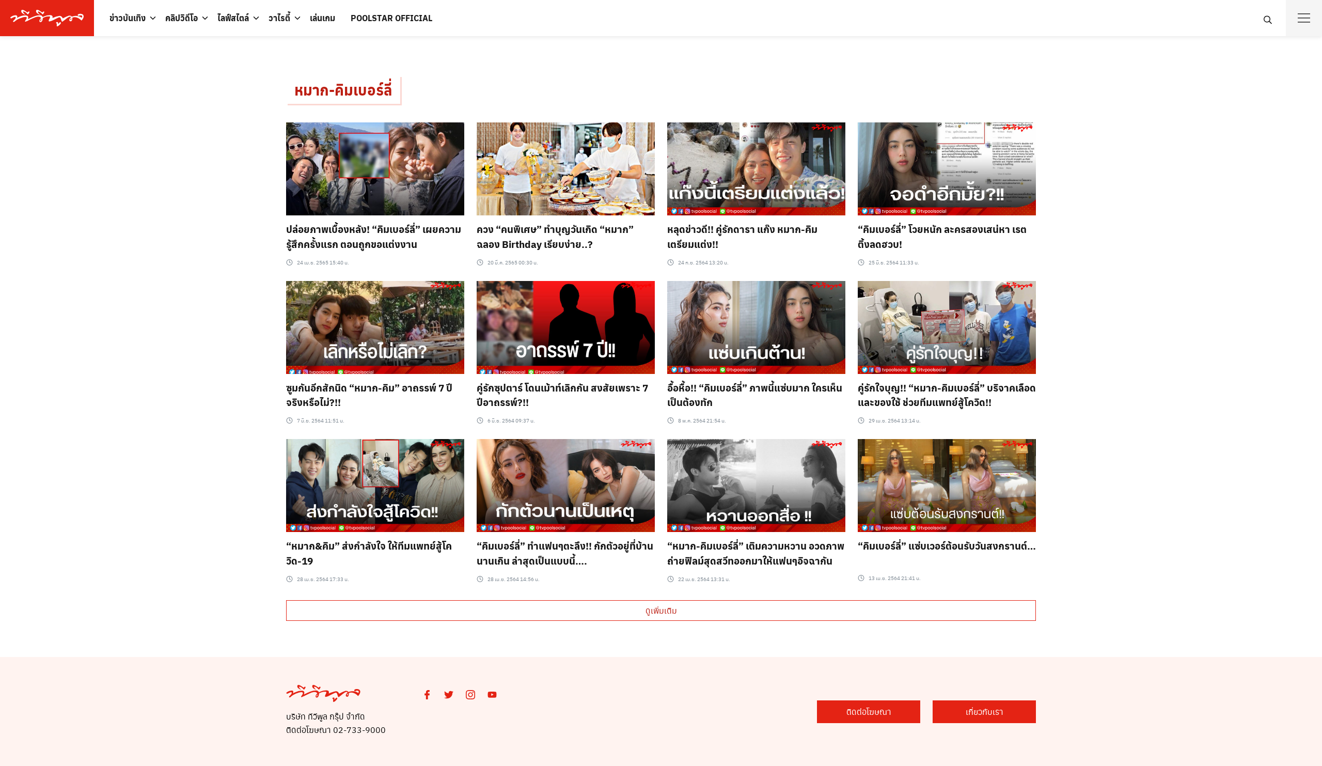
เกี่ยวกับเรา (984, 711)
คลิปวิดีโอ (181, 18)
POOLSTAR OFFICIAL (391, 18)
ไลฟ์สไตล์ (233, 18)
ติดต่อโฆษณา (868, 711)
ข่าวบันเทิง (127, 18)
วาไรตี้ (279, 18)
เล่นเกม (322, 18)
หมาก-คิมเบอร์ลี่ (343, 89)
